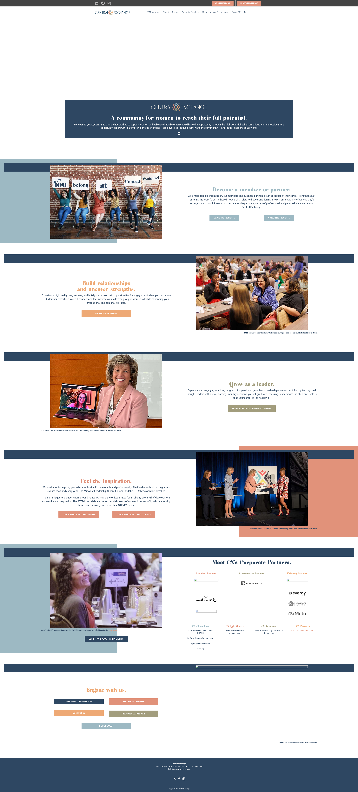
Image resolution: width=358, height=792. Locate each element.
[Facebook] (179, 779)
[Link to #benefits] (179, 133)
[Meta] (297, 612)
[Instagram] (183, 779)
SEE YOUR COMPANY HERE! (303, 630)
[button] (245, 12)
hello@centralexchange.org (179, 769)
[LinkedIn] (174, 779)
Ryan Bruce (312, 333)
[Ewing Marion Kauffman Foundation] (297, 602)
